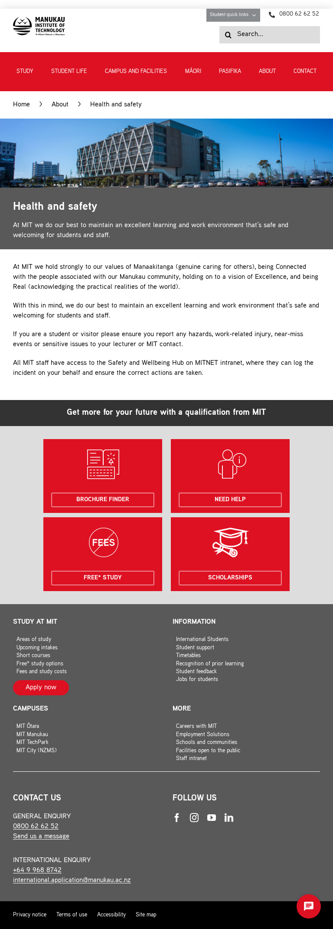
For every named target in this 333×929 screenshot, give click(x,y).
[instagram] (194, 817)
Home (21, 105)
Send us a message (41, 836)
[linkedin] (229, 817)
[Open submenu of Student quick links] (256, 15)
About (60, 105)
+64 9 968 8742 (37, 870)
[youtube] (211, 817)
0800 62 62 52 (36, 826)
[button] (309, 906)
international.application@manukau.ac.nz (72, 880)
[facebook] (177, 817)
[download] (39, 20)
